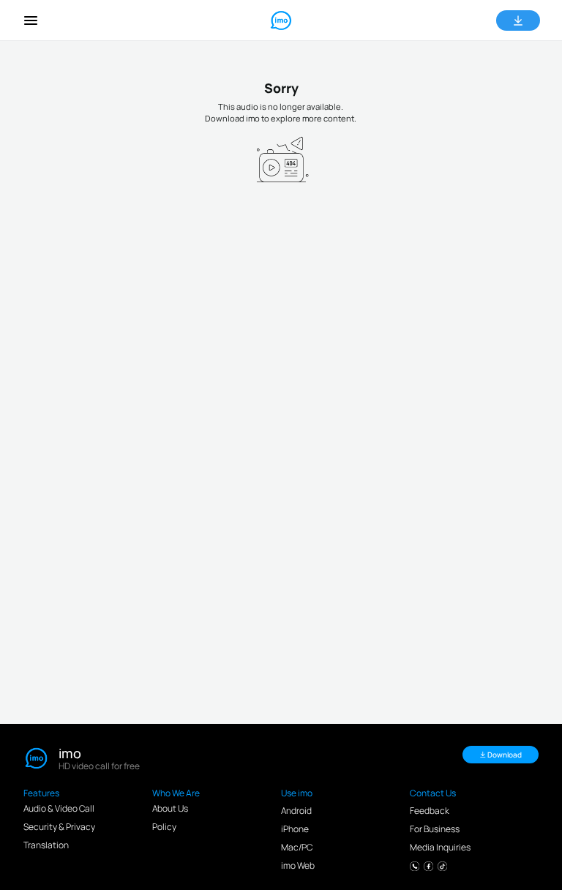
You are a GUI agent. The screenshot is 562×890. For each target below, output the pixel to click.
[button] (31, 20)
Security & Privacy (59, 826)
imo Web (298, 865)
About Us (170, 808)
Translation (46, 845)
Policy (164, 826)
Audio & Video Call (58, 808)
